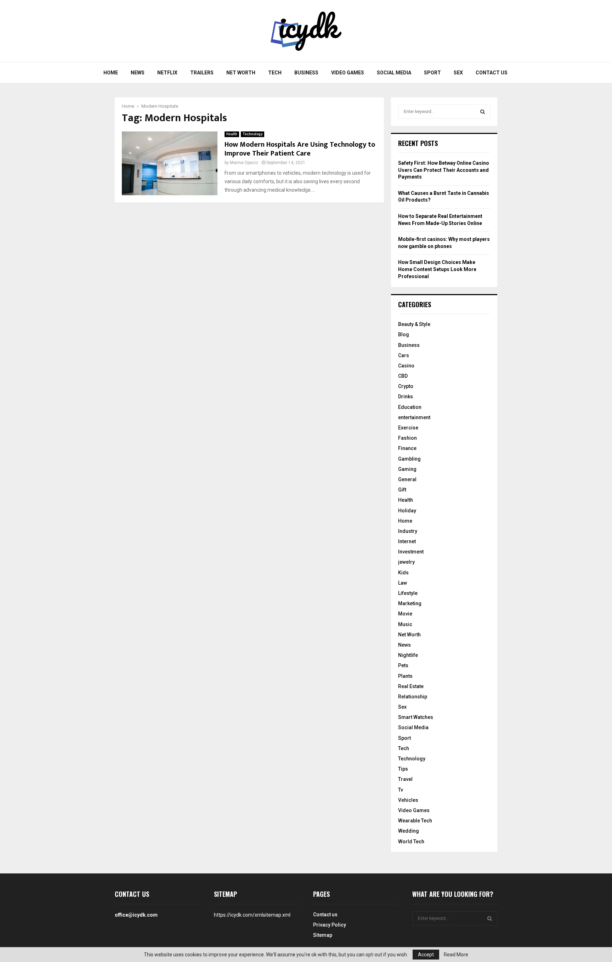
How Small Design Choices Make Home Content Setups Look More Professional (437, 269)
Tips (403, 769)
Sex (458, 72)
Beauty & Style (414, 324)
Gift (402, 490)
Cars (403, 355)
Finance (407, 448)
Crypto (405, 386)
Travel (405, 779)
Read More (456, 954)
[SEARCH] (482, 112)
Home (110, 72)
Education (409, 407)
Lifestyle (408, 593)
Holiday (407, 510)
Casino (406, 366)
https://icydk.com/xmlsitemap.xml (252, 915)
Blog (403, 334)
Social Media (394, 72)
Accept (426, 954)
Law (402, 583)
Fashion (407, 438)
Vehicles (408, 800)
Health (231, 134)
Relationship (412, 696)
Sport (432, 72)
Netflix (167, 72)
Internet (407, 541)
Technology (252, 134)
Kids (403, 572)
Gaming (407, 469)
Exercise (408, 428)
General (407, 479)
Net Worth (240, 72)
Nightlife (408, 655)
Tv (400, 790)
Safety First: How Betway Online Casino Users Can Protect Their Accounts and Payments (443, 170)
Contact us (492, 72)
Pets (403, 665)
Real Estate (411, 686)
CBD (403, 376)
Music (405, 624)
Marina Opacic (244, 162)
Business (306, 72)
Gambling (409, 459)
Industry (407, 531)
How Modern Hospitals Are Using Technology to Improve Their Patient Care (300, 149)
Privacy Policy (329, 925)
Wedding (408, 831)
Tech (275, 72)
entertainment (414, 417)
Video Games (347, 72)
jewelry (406, 562)
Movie (405, 614)
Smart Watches (415, 717)
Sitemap (322, 935)
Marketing (409, 603)
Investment (411, 552)
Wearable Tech (415, 820)
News (137, 72)
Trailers (202, 72)
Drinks (405, 396)
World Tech (411, 841)
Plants (405, 676)
